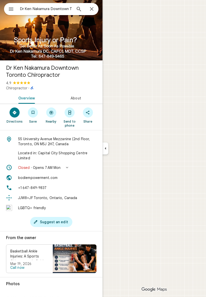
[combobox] (46, 9)
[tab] (25, 98)
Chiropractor (16, 88)
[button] (51, 168)
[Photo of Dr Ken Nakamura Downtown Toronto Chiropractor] (51, 30)
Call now (17, 267)
